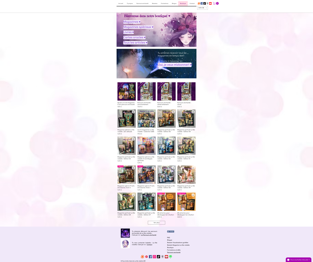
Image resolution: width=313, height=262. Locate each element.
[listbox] (202, 8)
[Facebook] (150, 256)
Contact (149, 244)
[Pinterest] (146, 256)
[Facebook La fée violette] (202, 3)
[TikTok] (158, 256)
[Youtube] (210, 3)
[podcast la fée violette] (207, 3)
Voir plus (157, 222)
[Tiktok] (204, 3)
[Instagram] (154, 256)
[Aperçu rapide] (126, 91)
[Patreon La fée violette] (199, 3)
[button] (216, 3)
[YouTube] (166, 256)
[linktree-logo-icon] (170, 256)
